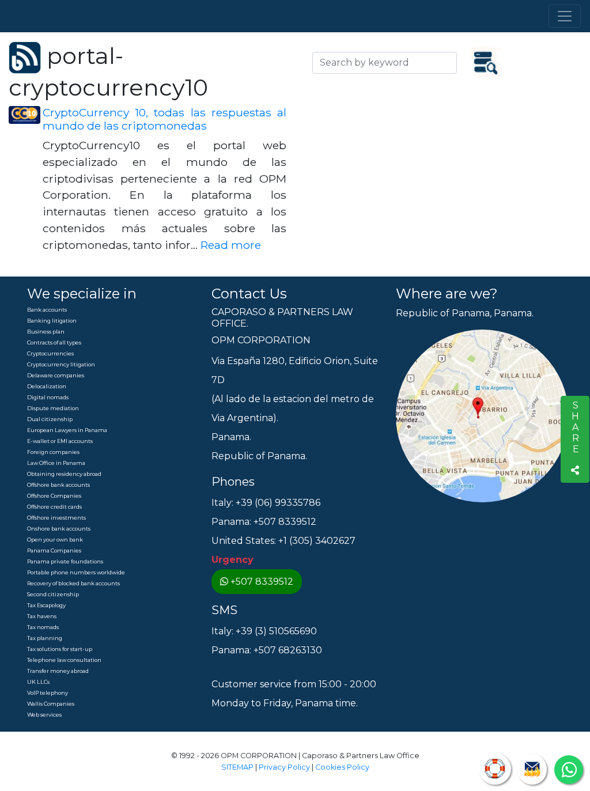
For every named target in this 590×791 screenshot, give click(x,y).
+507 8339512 (261, 581)
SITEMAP (237, 767)
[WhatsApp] (568, 769)
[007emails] (532, 769)
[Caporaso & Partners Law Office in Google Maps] (482, 415)
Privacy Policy (284, 767)
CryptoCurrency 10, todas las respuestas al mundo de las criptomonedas (164, 119)
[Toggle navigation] (565, 16)
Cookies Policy (342, 767)
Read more (231, 245)
